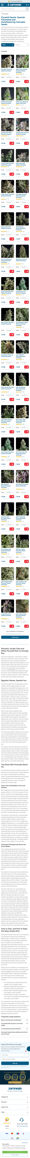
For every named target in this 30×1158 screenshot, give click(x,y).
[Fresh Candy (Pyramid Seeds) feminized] (7, 186)
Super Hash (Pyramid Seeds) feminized (7, 292)
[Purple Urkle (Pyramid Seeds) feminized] (7, 155)
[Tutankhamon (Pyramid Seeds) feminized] (22, 218)
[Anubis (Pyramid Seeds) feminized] (22, 283)
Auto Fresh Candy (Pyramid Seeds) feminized (21, 615)
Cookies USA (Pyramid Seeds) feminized (22, 133)
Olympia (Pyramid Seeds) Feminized (6, 133)
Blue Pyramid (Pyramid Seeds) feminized (6, 486)
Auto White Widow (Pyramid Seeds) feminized (6, 421)
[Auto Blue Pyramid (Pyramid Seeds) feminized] (22, 186)
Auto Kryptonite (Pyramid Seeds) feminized (20, 518)
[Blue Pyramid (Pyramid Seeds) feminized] (7, 476)
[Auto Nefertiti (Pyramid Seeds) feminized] (22, 346)
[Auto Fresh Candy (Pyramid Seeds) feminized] (22, 606)
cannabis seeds (11, 669)
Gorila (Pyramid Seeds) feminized (21, 164)
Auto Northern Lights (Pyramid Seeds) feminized (22, 324)
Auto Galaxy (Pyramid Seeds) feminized (7, 323)
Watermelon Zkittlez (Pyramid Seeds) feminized (21, 71)
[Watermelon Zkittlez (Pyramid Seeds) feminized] (22, 61)
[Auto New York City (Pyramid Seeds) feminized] (22, 444)
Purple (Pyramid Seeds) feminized (6, 614)
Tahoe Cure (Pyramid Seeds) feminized (22, 102)
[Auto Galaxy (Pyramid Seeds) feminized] (7, 314)
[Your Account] (26, 4)
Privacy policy (25, 1142)
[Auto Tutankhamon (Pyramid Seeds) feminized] (7, 251)
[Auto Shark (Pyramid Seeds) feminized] (7, 346)
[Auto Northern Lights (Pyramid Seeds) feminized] (22, 314)
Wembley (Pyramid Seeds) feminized (21, 259)
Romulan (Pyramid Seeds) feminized (6, 102)
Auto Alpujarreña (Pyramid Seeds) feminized (6, 550)
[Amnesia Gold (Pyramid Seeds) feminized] (7, 508)
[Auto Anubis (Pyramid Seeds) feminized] (7, 444)
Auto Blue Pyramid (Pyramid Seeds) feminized (21, 196)
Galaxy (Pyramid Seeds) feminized (6, 227)
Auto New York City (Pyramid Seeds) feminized (21, 453)
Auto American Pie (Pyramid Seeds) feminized (21, 583)
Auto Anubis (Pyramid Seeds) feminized (7, 452)
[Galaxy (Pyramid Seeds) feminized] (7, 218)
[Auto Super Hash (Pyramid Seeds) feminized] (22, 411)
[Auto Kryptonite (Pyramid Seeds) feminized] (22, 508)
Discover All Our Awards (15, 1082)
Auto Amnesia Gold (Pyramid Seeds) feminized (6, 583)
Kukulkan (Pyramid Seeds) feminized (6, 70)
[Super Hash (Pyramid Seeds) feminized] (7, 283)
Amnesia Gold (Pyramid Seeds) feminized (6, 518)
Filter (4, 45)
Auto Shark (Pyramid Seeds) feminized (7, 355)
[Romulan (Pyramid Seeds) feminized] (7, 93)
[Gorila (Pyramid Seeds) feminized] (22, 155)
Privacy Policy (22, 1066)
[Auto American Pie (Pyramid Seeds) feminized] (22, 573)
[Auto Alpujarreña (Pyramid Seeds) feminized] (7, 541)
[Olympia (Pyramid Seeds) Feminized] (7, 124)
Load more (15, 637)
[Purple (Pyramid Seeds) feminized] (7, 606)
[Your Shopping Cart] (28, 4)
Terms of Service (4, 1067)
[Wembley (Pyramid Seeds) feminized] (22, 251)
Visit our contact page (22, 1126)
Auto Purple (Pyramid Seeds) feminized (22, 485)
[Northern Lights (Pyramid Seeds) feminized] (22, 541)
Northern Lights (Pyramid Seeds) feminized (20, 550)
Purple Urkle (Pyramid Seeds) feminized (7, 164)
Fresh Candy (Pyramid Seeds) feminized (7, 195)
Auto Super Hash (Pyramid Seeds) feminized (20, 421)
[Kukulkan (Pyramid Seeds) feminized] (7, 61)
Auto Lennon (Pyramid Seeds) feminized (7, 387)
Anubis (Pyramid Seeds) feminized (21, 292)
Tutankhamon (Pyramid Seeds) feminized (20, 228)
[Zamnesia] (14, 5)
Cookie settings (15, 1155)
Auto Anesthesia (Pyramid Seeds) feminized (20, 388)
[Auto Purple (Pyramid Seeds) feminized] (22, 476)
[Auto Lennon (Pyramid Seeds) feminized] (7, 379)
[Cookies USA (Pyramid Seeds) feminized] (22, 124)
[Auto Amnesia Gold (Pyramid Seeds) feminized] (7, 573)
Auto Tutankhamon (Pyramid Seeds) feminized (6, 260)
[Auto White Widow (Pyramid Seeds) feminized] (7, 411)
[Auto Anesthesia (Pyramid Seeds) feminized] (22, 379)
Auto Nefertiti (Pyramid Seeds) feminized (20, 356)
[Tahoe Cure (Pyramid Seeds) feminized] (22, 93)
